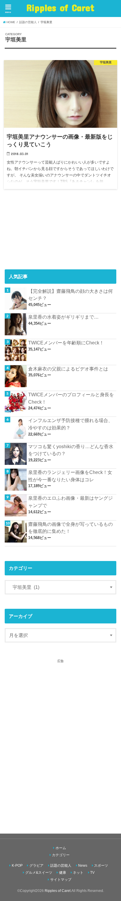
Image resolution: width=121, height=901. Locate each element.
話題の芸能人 (60, 865)
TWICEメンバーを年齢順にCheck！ (66, 342)
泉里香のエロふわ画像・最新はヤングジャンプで (70, 501)
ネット (78, 872)
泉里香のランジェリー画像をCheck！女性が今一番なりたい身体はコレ (70, 476)
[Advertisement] (60, 742)
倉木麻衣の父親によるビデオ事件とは (68, 368)
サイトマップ (60, 879)
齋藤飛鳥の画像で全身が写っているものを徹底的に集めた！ (70, 527)
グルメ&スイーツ (38, 872)
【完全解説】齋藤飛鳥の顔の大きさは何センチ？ (70, 294)
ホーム (61, 848)
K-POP (17, 865)
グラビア (36, 865)
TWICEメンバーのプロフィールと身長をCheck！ (71, 398)
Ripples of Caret (60, 7)
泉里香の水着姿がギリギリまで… (63, 316)
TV (92, 872)
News (82, 865)
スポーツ (101, 865)
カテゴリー (61, 855)
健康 (62, 872)
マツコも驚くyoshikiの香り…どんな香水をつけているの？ (70, 450)
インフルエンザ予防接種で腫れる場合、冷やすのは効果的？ (70, 424)
